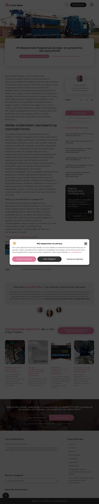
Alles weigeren (49, 259)
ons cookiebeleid (75, 252)
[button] (86, 244)
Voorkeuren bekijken (75, 259)
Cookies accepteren (24, 259)
